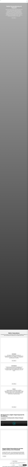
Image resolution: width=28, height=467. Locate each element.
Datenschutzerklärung (17, 463)
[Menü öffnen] (26, 1)
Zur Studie (4, 456)
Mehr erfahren (14, 17)
